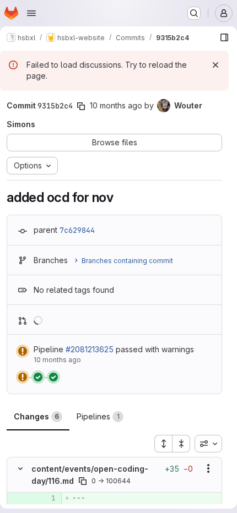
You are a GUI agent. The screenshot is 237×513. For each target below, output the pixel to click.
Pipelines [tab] (98, 416)
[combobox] (208, 443)
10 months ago (116, 105)
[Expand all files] (163, 443)
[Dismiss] (215, 65)
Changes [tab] (36, 416)
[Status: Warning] (22, 351)
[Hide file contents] (20, 468)
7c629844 (77, 230)
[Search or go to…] (194, 13)
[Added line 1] (46, 498)
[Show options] (208, 468)
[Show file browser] (224, 37)
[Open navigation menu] (31, 13)
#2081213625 (90, 349)
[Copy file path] (82, 481)
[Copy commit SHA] (81, 106)
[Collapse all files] (181, 443)
